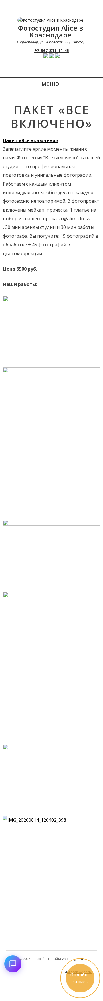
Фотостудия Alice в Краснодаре (50, 31)
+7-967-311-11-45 (51, 50)
